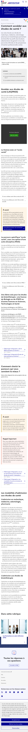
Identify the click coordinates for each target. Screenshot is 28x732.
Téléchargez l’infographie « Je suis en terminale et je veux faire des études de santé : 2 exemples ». (13, 473)
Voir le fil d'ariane (4, 19)
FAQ (2, 674)
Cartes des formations (5, 671)
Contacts (3, 677)
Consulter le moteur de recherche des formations (13, 228)
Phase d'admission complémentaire (9, 12)
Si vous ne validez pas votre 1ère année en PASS (13, 287)
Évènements (3, 683)
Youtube (22, 692)
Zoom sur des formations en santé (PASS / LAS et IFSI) (13, 63)
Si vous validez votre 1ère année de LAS (13, 196)
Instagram (14, 692)
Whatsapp (18, 692)
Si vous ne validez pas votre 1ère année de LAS (13, 200)
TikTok (2, 696)
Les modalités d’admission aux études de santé (14, 80)
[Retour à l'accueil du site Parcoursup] (13, 3)
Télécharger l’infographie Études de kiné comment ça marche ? (13, 355)
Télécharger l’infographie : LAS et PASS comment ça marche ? (13, 349)
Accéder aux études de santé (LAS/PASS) (13, 73)
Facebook (10, 692)
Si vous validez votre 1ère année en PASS (13, 283)
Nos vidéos (3, 680)
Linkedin (6, 692)
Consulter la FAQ (14, 665)
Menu (26, 1)
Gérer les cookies (14, 135)
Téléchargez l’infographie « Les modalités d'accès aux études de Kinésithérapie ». (13, 481)
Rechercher (23, 1)
